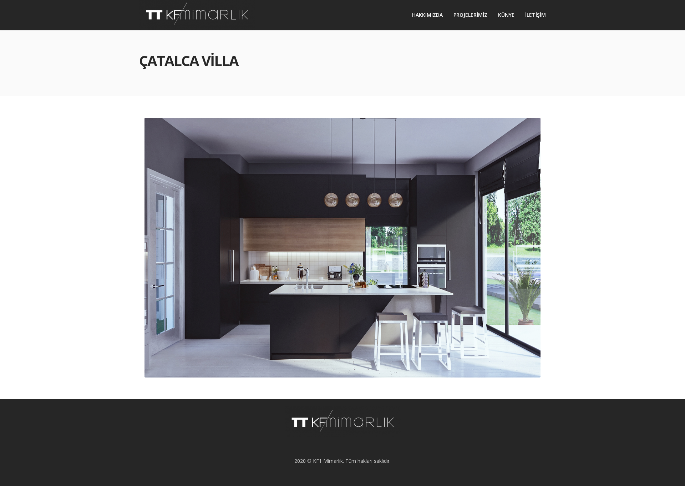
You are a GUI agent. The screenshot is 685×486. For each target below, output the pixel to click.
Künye (506, 14)
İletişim (535, 14)
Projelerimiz (470, 14)
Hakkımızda (427, 14)
